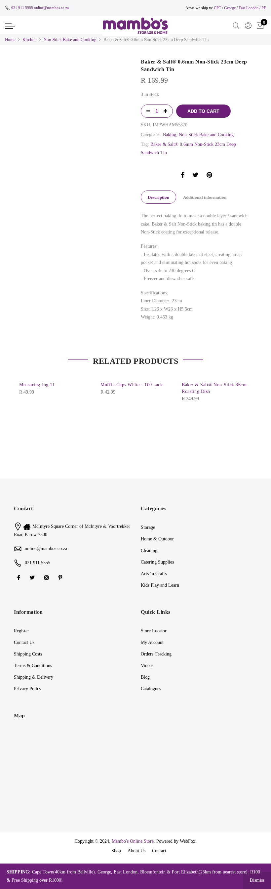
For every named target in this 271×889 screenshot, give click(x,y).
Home (10, 39)
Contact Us (24, 642)
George (230, 8)
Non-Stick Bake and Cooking (70, 39)
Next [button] (119, 62)
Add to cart (203, 111)
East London (249, 8)
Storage (148, 527)
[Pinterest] (61, 577)
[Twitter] (33, 577)
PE (263, 8)
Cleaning (149, 550)
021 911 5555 (22, 8)
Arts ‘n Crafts (154, 573)
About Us (136, 850)
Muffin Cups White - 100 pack (131, 384)
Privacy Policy (27, 688)
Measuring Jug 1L (37, 384)
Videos (147, 665)
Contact (159, 850)
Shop (116, 850)
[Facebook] (19, 577)
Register (21, 630)
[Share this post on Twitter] (195, 176)
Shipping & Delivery (33, 677)
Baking (169, 134)
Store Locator (154, 630)
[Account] (248, 26)
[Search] (236, 26)
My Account (152, 642)
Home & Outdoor (157, 538)
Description (158, 197)
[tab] (158, 197)
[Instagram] (47, 577)
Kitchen (29, 39)
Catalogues (151, 688)
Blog (145, 677)
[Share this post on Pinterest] (209, 176)
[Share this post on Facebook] (182, 176)
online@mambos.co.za (51, 8)
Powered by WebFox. (176, 841)
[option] (89, 62)
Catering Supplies (157, 562)
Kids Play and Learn (160, 585)
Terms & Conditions (33, 665)
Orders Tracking (156, 654)
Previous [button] (65, 62)
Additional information (204, 197)
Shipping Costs (28, 654)
